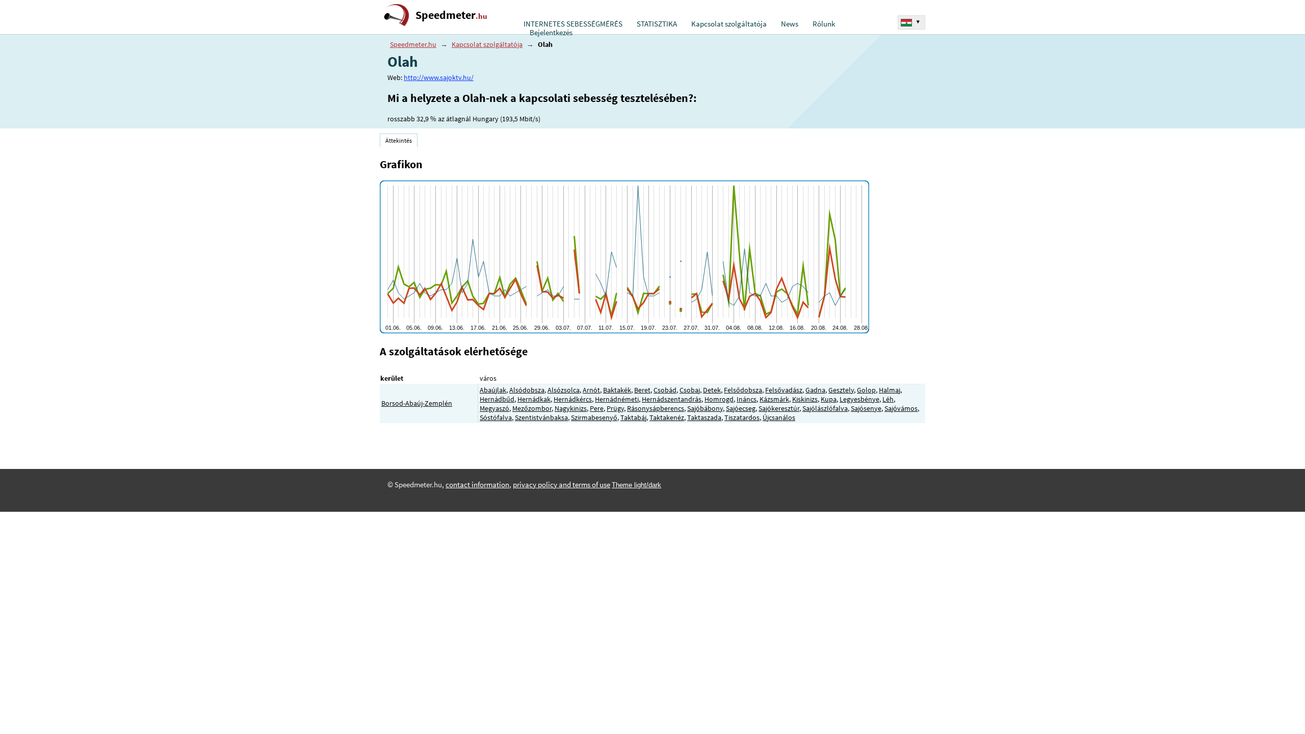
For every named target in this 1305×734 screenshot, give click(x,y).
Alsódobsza (526, 390)
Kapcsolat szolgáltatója (729, 24)
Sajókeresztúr (779, 408)
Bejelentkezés (551, 32)
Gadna (815, 390)
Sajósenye (866, 408)
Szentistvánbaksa (541, 417)
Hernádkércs (573, 399)
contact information (477, 484)
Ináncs (746, 399)
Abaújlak (493, 390)
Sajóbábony (705, 408)
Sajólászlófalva (825, 408)
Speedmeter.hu (413, 44)
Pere (597, 408)
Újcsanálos (779, 417)
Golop (866, 390)
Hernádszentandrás (671, 399)
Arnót (591, 390)
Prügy (615, 408)
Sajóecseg (740, 408)
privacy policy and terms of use (561, 484)
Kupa (829, 399)
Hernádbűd (497, 399)
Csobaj (690, 390)
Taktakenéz (666, 417)
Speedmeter (451, 15)
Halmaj (889, 390)
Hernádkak (534, 399)
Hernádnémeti (617, 399)
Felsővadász (783, 390)
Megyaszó (494, 408)
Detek (712, 390)
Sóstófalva (496, 417)
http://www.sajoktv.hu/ (439, 77)
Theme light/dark (636, 485)
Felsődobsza (743, 390)
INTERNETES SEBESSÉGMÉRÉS (573, 24)
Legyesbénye (859, 399)
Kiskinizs (805, 399)
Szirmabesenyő (594, 417)
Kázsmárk (774, 399)
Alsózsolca (563, 390)
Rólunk (824, 24)
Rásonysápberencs (655, 408)
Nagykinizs (571, 408)
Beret (642, 390)
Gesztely (841, 390)
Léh (888, 399)
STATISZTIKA (657, 24)
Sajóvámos (901, 408)
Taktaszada (704, 417)
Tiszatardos (742, 417)
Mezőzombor (532, 408)
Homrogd (719, 399)
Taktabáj (633, 417)
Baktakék (617, 390)
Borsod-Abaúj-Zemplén (416, 403)
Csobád (665, 390)
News (789, 24)
